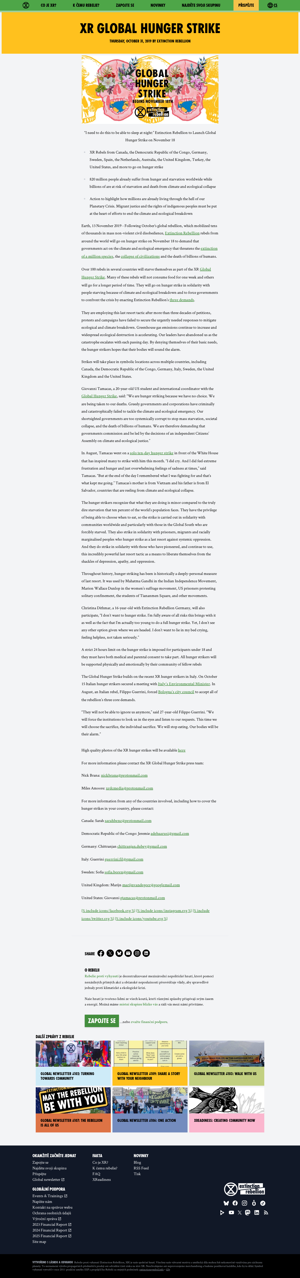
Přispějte (246, 5)
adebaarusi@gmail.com (170, 834)
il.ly (168, 1269)
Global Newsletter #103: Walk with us (225, 1074)
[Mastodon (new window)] (247, 1212)
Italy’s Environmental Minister (184, 684)
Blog (137, 1162)
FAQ (96, 1173)
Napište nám (42, 1201)
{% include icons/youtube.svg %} (141, 919)
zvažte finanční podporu (149, 1022)
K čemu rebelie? (86, 5)
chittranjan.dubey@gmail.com (142, 847)
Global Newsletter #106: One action (146, 1120)
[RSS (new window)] (266, 1212)
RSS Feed (141, 1168)
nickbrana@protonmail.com (124, 776)
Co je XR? (48, 5)
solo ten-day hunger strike (151, 453)
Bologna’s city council (176, 692)
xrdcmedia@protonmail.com (129, 789)
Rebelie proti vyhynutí (102, 976)
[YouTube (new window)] (231, 1212)
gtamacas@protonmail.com (142, 898)
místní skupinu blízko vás (138, 1004)
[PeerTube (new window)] (222, 1212)
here (182, 751)
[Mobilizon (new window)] (254, 1203)
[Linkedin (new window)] (146, 953)
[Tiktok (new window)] (263, 1203)
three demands (182, 300)
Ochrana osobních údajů (51, 1213)
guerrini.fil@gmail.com (124, 860)
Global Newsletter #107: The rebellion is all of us (71, 1122)
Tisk (137, 1173)
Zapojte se (125, 5)
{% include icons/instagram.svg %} (164, 911)
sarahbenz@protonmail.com (128, 821)
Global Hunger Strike (99, 396)
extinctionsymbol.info (151, 1269)
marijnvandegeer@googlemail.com (151, 885)
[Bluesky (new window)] (119, 953)
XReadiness (101, 1179)
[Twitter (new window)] (110, 953)
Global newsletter (46, 1179)
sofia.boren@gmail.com (123, 873)
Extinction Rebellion (182, 234)
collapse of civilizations (140, 257)
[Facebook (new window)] (101, 953)
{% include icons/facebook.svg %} (108, 911)
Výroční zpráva (45, 1218)
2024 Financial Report (50, 1230)
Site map (39, 1241)
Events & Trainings (48, 1195)
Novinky (158, 5)
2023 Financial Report (50, 1224)
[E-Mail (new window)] (128, 953)
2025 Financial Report (50, 1235)
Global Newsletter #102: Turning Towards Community (67, 1076)
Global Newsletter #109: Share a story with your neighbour (148, 1076)
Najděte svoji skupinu (201, 5)
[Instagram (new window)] (137, 953)
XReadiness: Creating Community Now (224, 1120)
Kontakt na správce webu (52, 1207)
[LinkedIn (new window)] (256, 1212)
